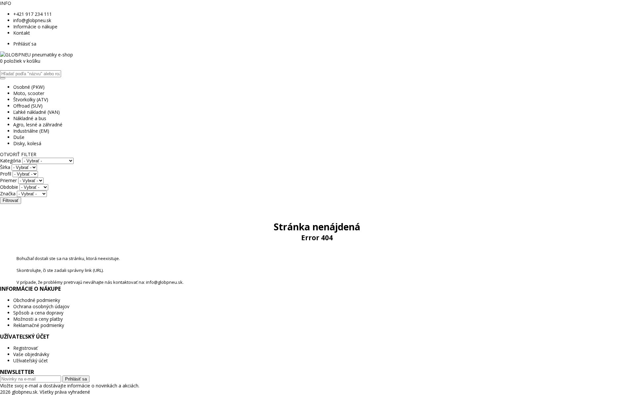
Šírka (5, 167)
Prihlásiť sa (24, 44)
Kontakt (21, 33)
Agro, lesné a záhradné (37, 124)
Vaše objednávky (31, 354)
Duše (18, 137)
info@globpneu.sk (32, 20)
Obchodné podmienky (36, 300)
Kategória (10, 160)
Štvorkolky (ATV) (30, 99)
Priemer (8, 180)
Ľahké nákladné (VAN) (36, 112)
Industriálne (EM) (31, 131)
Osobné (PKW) (29, 87)
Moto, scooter (28, 93)
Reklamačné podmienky (38, 325)
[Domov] (36, 54)
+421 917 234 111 (32, 14)
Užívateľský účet (30, 360)
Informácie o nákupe (35, 26)
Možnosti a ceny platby (38, 319)
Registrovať (25, 348)
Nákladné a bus (29, 118)
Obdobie (9, 187)
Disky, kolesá (27, 143)
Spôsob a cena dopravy (38, 313)
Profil (5, 174)
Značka (8, 193)
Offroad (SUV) (28, 106)
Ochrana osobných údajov (41, 306)
